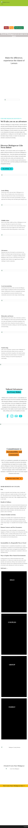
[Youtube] (20, 416)
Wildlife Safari (5, 220)
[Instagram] (12, 416)
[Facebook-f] (7, 416)
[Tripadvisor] (16, 416)
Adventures (4, 250)
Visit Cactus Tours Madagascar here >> (14, 785)
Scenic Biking (5, 190)
